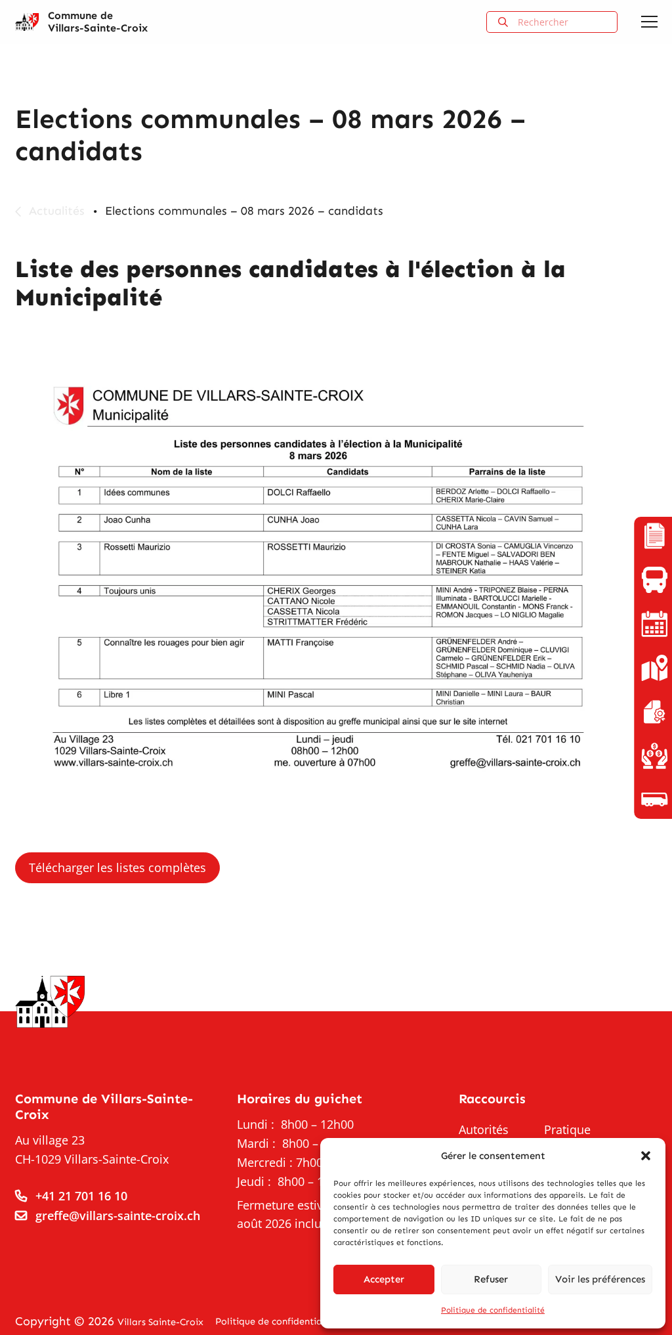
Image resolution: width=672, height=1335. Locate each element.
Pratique (567, 1129)
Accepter (384, 1279)
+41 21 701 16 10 (81, 1196)
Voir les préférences (600, 1279)
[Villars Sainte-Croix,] (27, 22)
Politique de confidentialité (493, 1310)
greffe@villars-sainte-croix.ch (117, 1215)
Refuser (491, 1279)
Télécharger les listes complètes (116, 867)
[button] (645, 1155)
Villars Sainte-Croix (160, 1322)
